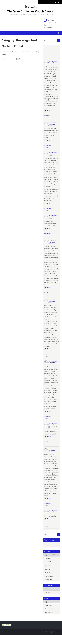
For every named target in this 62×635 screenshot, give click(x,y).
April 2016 (48, 569)
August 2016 (48, 558)
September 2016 (50, 555)
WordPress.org (49, 612)
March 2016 (48, 572)
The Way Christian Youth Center (31, 11)
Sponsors (47, 592)
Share (47, 117)
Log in (46, 602)
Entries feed (48, 605)
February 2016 (49, 576)
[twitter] (58, 2)
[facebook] (55, 2)
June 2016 (48, 562)
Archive (47, 589)
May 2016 (47, 565)
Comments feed (49, 609)
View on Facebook (47, 115)
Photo (49, 110)
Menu (3, 33)
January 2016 (48, 580)
